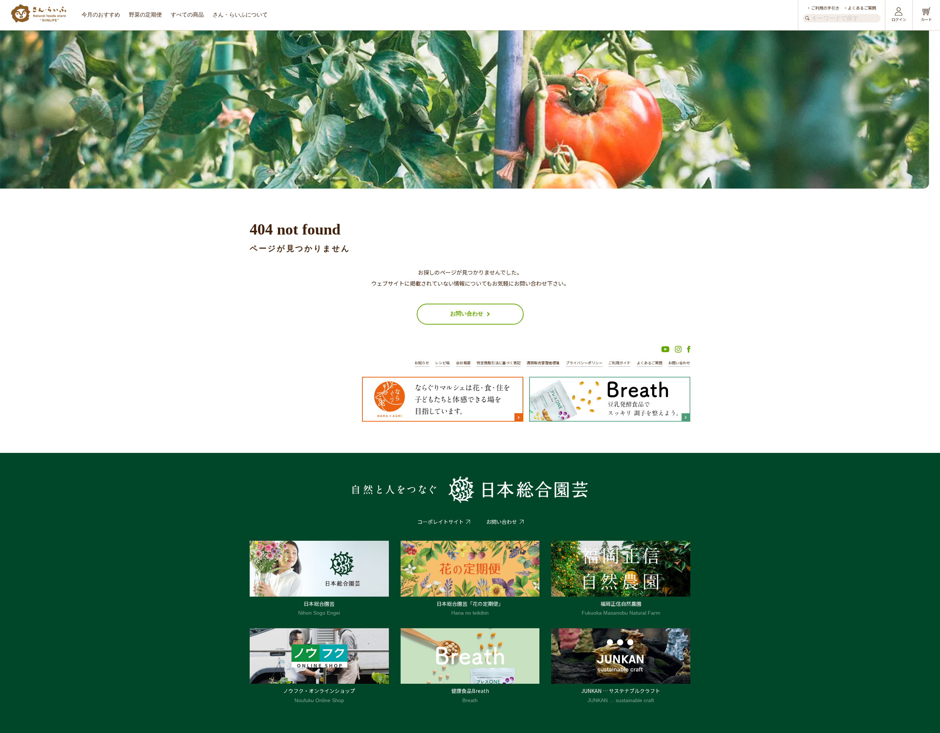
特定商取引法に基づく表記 (499, 362)
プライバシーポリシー (584, 362)
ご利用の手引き (825, 8)
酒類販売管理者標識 (543, 362)
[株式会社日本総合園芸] (470, 489)
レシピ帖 (442, 362)
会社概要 (463, 362)
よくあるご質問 (862, 8)
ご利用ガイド (619, 362)
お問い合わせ (679, 362)
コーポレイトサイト (440, 521)
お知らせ (422, 362)
